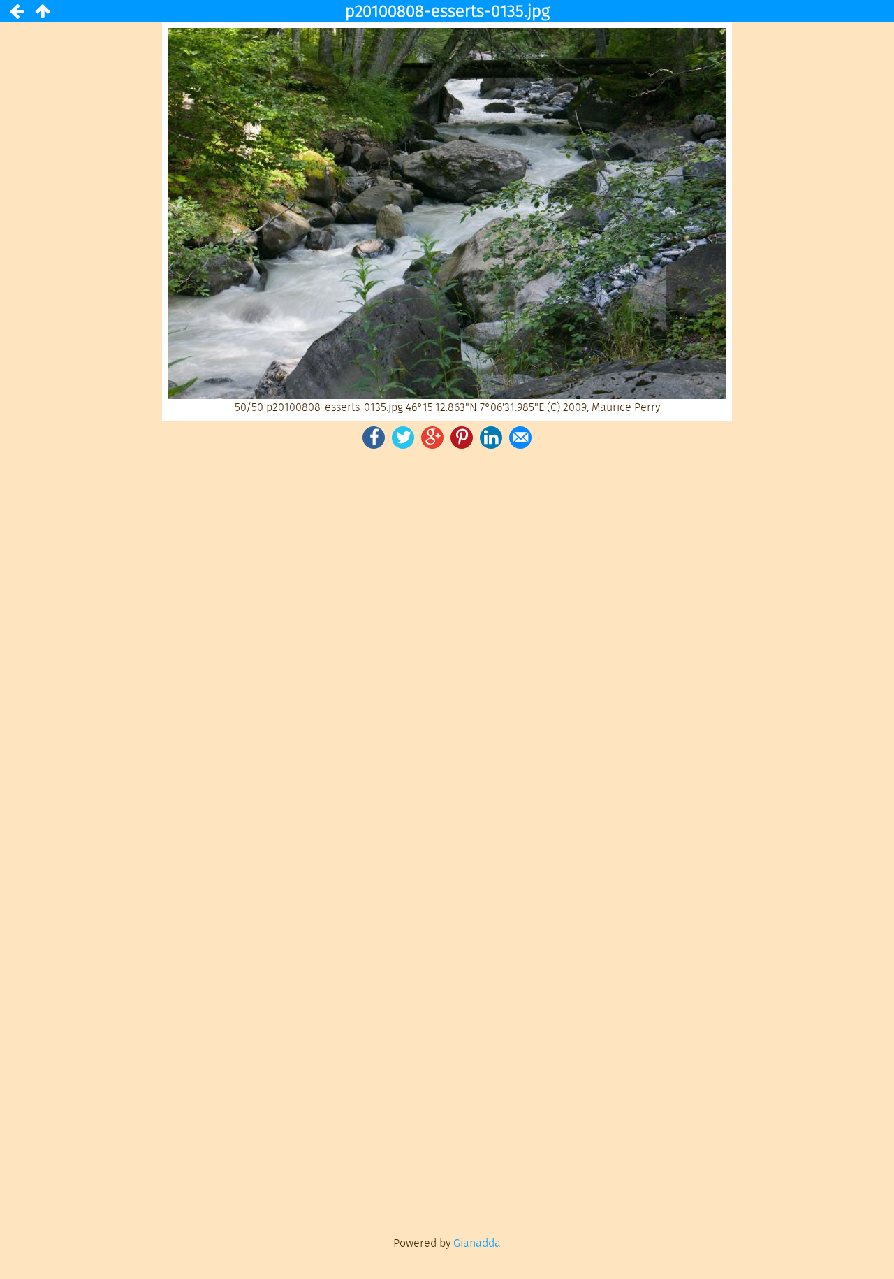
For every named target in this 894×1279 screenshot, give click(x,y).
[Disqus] (447, 645)
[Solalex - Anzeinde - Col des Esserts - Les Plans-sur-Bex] (42, 11)
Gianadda (477, 1243)
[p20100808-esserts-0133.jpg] (17, 11)
